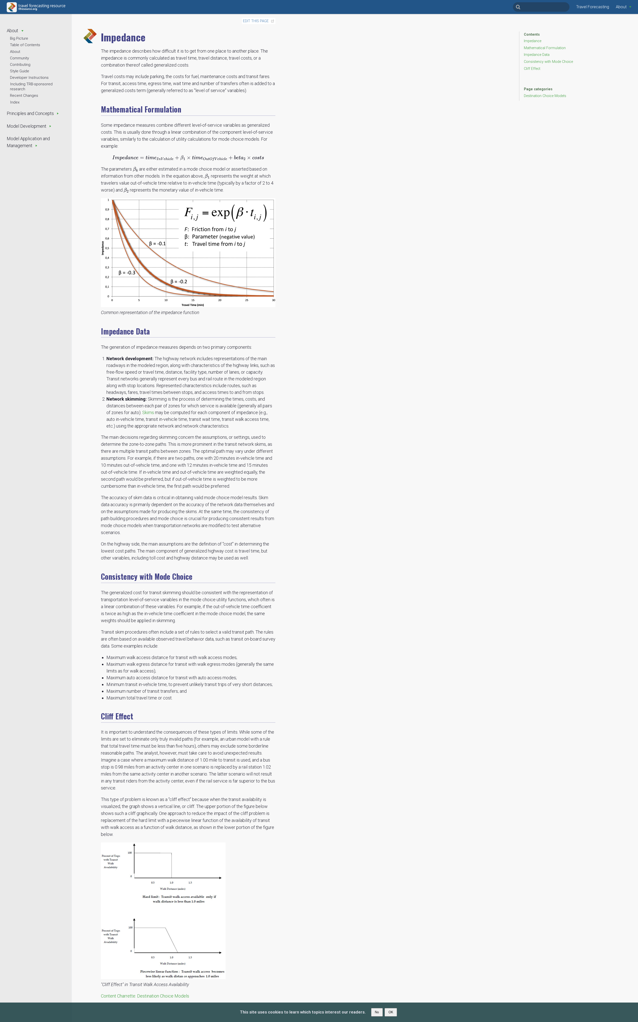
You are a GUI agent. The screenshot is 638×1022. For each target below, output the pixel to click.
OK (391, 1012)
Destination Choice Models (545, 96)
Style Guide (19, 71)
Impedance (532, 41)
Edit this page (256, 21)
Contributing (20, 64)
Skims (148, 412)
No (377, 1012)
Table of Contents (25, 45)
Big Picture (19, 38)
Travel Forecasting (592, 6)
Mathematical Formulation (545, 48)
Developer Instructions (29, 77)
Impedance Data (537, 55)
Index (14, 102)
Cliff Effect (532, 69)
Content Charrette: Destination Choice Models (145, 996)
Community (19, 58)
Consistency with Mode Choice (548, 62)
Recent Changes (24, 95)
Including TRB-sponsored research (31, 86)
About (15, 51)
